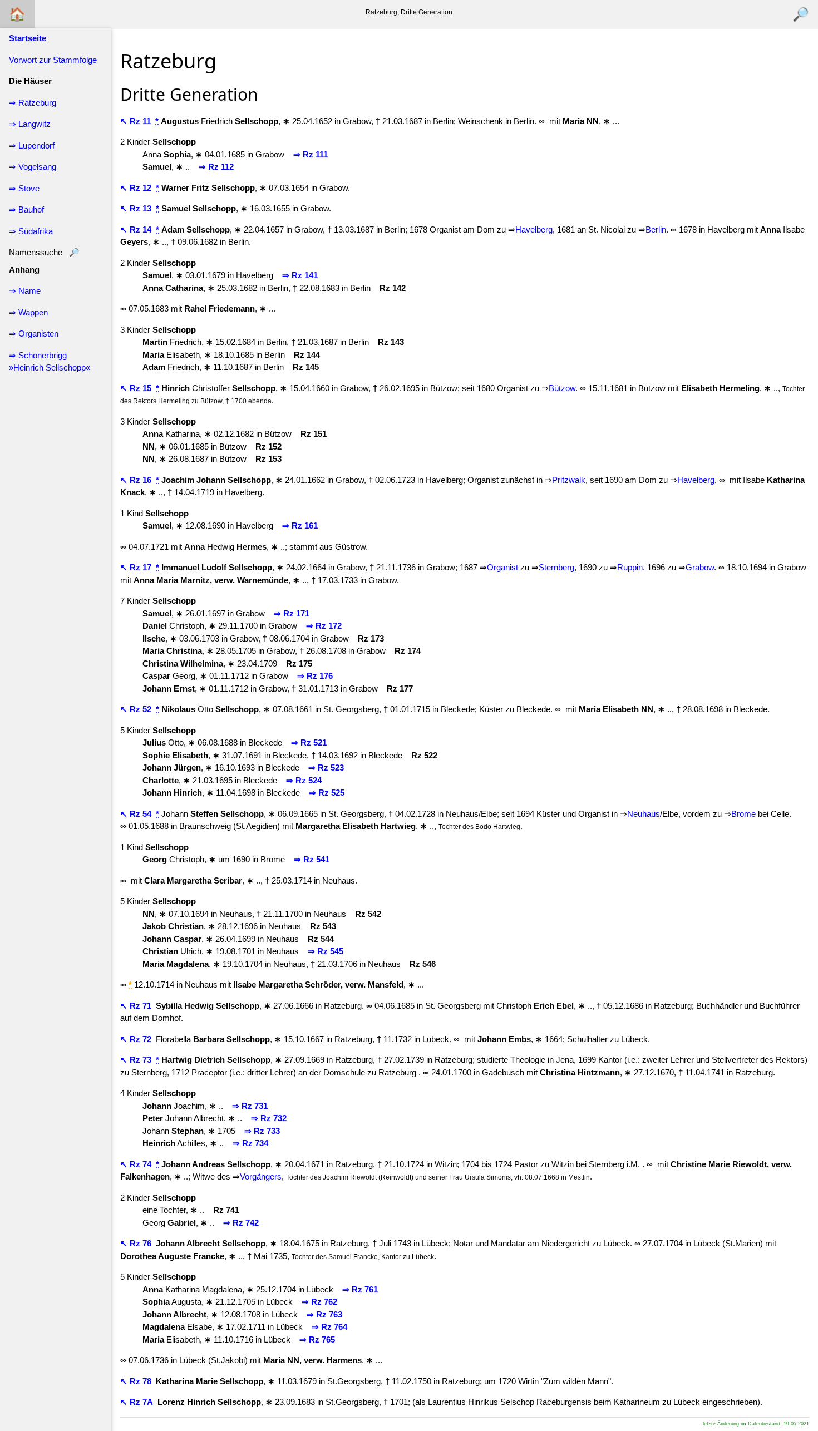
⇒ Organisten (33, 333)
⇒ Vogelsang (32, 166)
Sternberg (556, 567)
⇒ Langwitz (30, 124)
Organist (502, 567)
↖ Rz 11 (136, 121)
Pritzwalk (568, 480)
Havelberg (534, 229)
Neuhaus (643, 813)
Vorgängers (261, 1176)
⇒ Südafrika (31, 231)
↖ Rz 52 (137, 709)
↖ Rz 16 (137, 480)
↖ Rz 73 (137, 1059)
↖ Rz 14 (137, 229)
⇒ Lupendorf (32, 145)
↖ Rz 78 (137, 1381)
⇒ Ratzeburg (32, 102)
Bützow (562, 388)
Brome (743, 813)
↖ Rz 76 (137, 1243)
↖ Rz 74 (137, 1164)
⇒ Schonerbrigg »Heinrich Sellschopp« (49, 362)
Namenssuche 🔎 (44, 252)
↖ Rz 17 (137, 567)
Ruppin (630, 567)
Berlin (655, 229)
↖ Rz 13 (137, 208)
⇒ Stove (24, 188)
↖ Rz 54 (137, 813)
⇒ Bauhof (26, 209)
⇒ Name (25, 290)
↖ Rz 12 (137, 188)
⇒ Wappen (28, 312)
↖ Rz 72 (137, 1039)
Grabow (700, 567)
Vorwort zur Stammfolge (53, 60)
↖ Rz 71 (137, 1005)
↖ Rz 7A (137, 1402)
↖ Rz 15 (137, 388)
